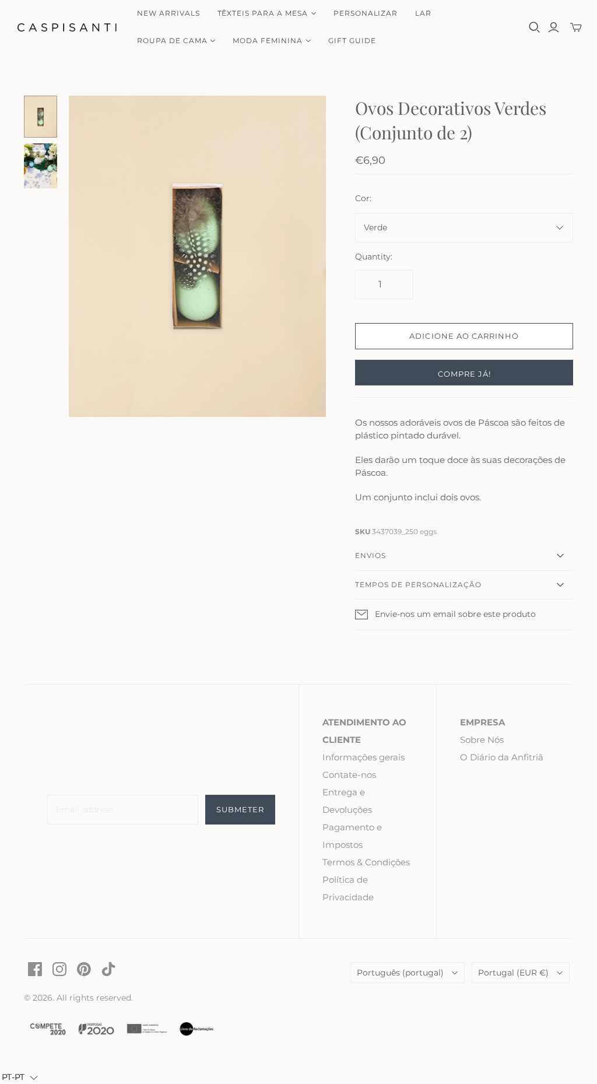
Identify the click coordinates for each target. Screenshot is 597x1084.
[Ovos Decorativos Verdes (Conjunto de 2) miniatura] (41, 117)
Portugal (513, 972)
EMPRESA (482, 722)
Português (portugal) (400, 972)
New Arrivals (168, 13)
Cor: (363, 198)
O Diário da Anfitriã (501, 757)
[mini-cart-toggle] (576, 27)
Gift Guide (352, 40)
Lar (423, 13)
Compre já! (464, 373)
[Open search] (534, 27)
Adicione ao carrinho (464, 336)
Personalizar (365, 13)
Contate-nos (349, 774)
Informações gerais (363, 757)
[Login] (553, 27)
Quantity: (373, 256)
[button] (20, 1077)
